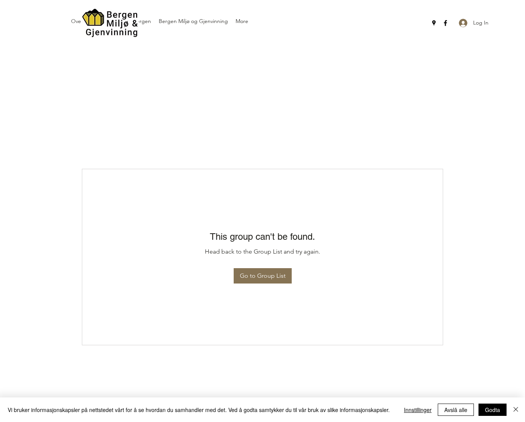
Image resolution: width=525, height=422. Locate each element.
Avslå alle (455, 410)
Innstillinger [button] (418, 410)
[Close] (515, 410)
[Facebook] (445, 23)
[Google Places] (434, 23)
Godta (492, 410)
